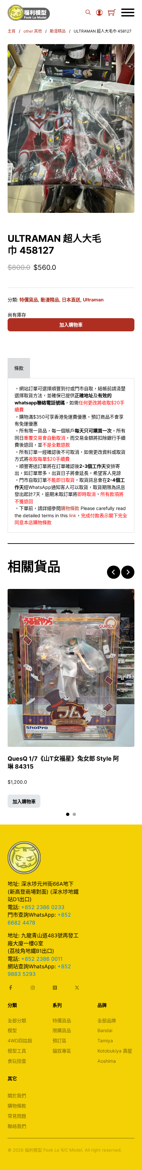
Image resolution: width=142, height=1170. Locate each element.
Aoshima (106, 1061)
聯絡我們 (17, 1126)
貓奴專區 (62, 1051)
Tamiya (105, 1040)
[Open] (127, 12)
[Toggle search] (88, 12)
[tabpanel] (71, 455)
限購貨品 (62, 1030)
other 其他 (32, 31)
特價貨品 (28, 299)
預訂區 (59, 1040)
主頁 (12, 31)
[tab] (19, 368)
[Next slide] (127, 572)
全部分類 (17, 1020)
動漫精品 (58, 31)
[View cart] (112, 12)
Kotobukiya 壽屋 (114, 1051)
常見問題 (17, 1116)
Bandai (104, 1030)
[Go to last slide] (113, 572)
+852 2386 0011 (41, 958)
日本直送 (71, 299)
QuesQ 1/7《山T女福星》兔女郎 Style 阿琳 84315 (63, 762)
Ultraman (93, 299)
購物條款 (70, 508)
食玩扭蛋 (17, 1061)
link (72, 515)
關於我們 (17, 1095)
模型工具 (17, 1051)
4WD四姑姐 (20, 1040)
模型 (12, 1030)
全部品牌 (106, 1020)
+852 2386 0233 (42, 907)
